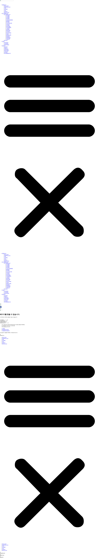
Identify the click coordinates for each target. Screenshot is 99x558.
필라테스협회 (8, 283)
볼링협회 (7, 269)
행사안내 (5, 40)
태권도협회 (8, 26)
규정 (5, 10)
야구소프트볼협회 (9, 19)
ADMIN (3, 328)
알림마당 (3, 45)
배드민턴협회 (8, 32)
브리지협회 (8, 38)
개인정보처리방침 (5, 329)
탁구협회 (7, 15)
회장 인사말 (6, 5)
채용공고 (5, 296)
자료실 (3, 41)
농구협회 (7, 25)
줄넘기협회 (8, 30)
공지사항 (5, 46)
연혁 (5, 8)
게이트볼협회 (8, 27)
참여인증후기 (6, 50)
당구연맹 (7, 31)
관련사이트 (6, 51)
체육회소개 (4, 4)
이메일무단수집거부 (5, 330)
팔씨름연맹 (8, 37)
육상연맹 (7, 24)
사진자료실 (6, 43)
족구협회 (7, 18)
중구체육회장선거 (7, 53)
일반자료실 (6, 42)
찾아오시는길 (6, 12)
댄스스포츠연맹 (9, 23)
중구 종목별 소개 (5, 13)
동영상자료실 (6, 44)
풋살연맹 (7, 36)
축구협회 (7, 22)
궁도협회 (7, 17)
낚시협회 (7, 16)
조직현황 (5, 9)
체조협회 (7, 29)
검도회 (7, 33)
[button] (49, 153)
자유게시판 (6, 297)
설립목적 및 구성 (7, 255)
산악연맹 (7, 28)
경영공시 (5, 11)
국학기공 (7, 39)
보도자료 (5, 52)
